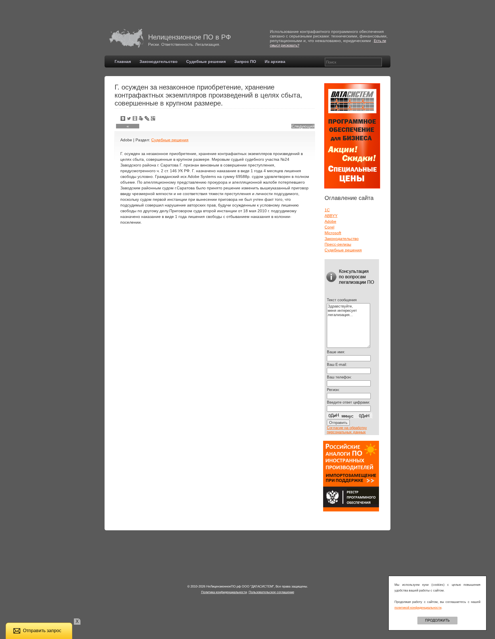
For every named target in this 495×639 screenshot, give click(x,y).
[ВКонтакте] (123, 118)
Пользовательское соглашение (271, 592)
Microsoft (333, 233)
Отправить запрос (42, 630)
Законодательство (159, 61)
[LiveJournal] (147, 118)
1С (327, 210)
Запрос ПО (245, 61)
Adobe (330, 221)
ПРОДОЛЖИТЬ (437, 620)
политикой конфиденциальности (417, 607)
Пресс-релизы (338, 244)
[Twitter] (129, 118)
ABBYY (331, 215)
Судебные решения (206, 61)
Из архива (275, 61)
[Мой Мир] (141, 118)
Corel (329, 227)
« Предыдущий (127, 126)
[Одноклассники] (135, 118)
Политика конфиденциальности (224, 592)
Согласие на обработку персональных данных (347, 430)
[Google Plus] (153, 118)
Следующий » (303, 126)
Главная (123, 61)
